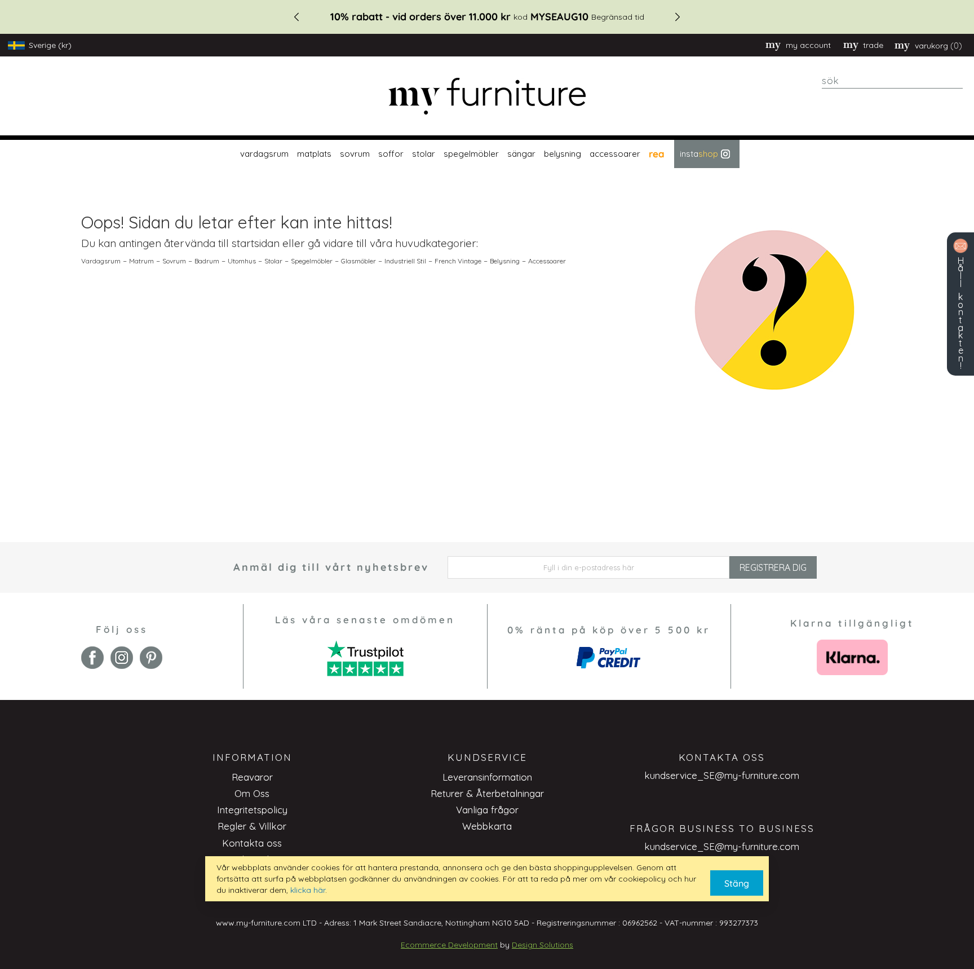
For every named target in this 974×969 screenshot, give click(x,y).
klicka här (307, 890)
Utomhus (242, 261)
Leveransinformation (487, 777)
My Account (808, 45)
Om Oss (251, 793)
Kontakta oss (252, 843)
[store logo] (487, 96)
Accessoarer (547, 261)
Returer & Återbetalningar (487, 793)
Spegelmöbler (312, 261)
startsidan (256, 243)
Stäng (736, 883)
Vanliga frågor (487, 810)
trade (873, 45)
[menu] (487, 154)
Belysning (505, 261)
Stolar (273, 261)
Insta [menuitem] (699, 153)
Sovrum (174, 261)
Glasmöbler (358, 261)
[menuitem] (262, 154)
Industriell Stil (405, 261)
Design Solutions (542, 945)
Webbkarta (487, 826)
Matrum (141, 261)
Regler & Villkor (252, 826)
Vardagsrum (101, 261)
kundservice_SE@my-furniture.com (721, 775)
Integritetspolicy (252, 810)
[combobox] (892, 80)
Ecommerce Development (449, 945)
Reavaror (252, 777)
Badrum (206, 261)
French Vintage (458, 261)
